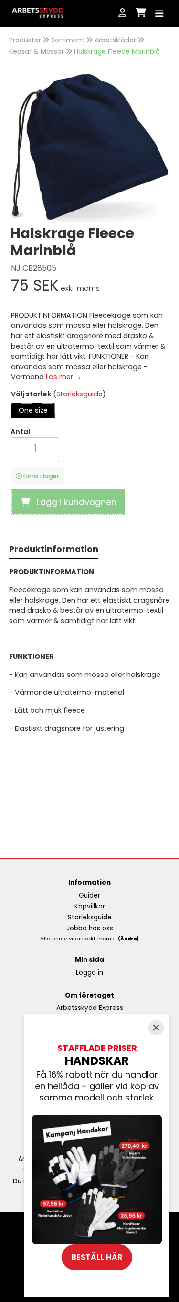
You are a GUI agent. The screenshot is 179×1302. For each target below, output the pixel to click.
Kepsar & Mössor (36, 51)
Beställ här (97, 1257)
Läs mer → (64, 377)
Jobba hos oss (89, 928)
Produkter (25, 40)
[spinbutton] (35, 448)
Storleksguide (79, 394)
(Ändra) (128, 939)
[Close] (156, 1027)
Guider (89, 895)
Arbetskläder (115, 40)
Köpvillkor (89, 906)
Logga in (89, 972)
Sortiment (67, 40)
